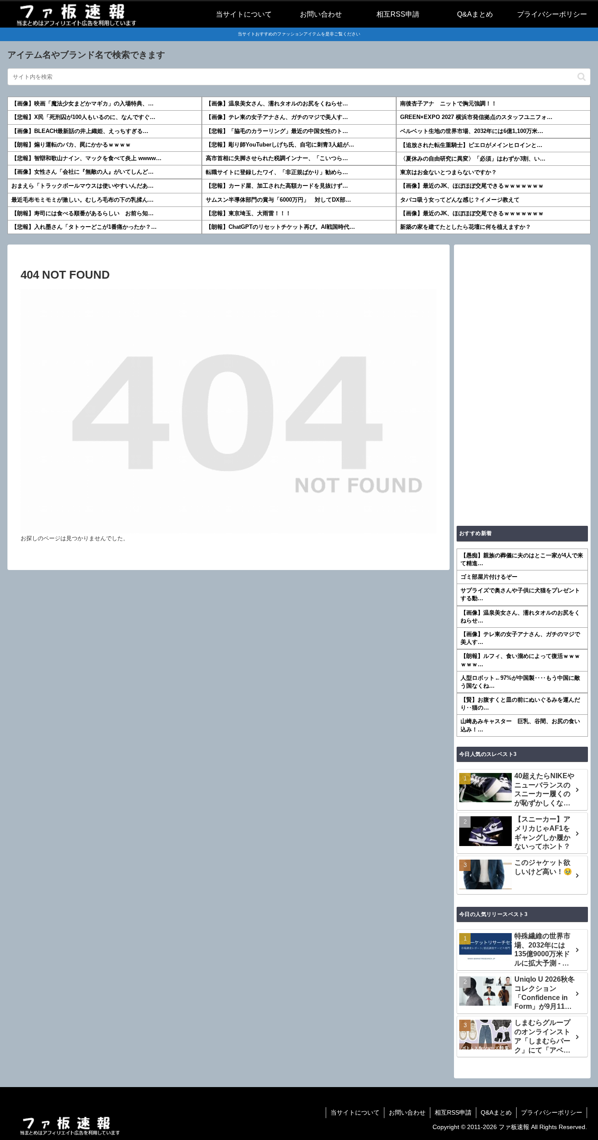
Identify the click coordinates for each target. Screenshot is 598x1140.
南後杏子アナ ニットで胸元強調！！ (448, 103)
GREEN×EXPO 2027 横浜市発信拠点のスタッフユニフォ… (476, 117)
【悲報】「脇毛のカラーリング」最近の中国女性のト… (277, 131)
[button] (581, 77)
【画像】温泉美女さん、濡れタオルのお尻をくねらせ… (277, 103)
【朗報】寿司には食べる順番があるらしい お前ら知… (82, 213)
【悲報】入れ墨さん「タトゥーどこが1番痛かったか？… (84, 227)
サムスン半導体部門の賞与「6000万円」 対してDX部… (278, 199)
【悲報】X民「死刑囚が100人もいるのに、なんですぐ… (83, 117)
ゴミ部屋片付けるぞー (489, 576)
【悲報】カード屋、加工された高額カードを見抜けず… (277, 185)
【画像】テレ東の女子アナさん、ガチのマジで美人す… (277, 117)
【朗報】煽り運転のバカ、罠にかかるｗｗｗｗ (71, 144)
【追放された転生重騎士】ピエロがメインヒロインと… (471, 145)
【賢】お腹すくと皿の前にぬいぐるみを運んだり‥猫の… (520, 703)
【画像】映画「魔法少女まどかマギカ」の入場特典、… (82, 103)
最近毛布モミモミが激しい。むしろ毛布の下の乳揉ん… (82, 199)
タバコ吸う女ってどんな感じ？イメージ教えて (460, 199)
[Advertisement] (522, 384)
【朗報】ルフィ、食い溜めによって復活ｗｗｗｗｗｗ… (520, 660)
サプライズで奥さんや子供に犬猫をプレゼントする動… (520, 594)
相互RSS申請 (453, 1112)
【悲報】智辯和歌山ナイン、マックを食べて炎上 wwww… (86, 158)
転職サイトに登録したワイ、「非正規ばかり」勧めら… (277, 172)
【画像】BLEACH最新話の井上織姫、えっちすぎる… (79, 131)
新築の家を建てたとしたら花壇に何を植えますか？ (465, 227)
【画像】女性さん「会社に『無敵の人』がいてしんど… (82, 171)
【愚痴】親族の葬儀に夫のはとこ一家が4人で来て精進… (522, 559)
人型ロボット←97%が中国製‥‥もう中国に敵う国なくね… (520, 682)
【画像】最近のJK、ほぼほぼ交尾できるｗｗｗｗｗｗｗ (472, 185)
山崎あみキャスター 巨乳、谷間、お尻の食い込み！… (520, 725)
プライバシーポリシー (551, 1112)
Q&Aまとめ (496, 1112)
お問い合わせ (407, 1112)
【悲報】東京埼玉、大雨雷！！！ (248, 213)
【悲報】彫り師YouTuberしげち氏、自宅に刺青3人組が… (280, 144)
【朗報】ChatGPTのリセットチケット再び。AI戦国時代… (280, 227)
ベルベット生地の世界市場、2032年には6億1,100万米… (471, 131)
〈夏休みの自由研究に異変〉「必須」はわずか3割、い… (472, 158)
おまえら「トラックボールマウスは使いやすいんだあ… (82, 185)
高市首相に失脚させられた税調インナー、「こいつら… (277, 158)
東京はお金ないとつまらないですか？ (448, 172)
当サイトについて (355, 1112)
